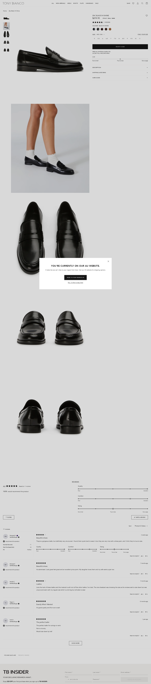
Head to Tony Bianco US (75, 277)
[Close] (108, 261)
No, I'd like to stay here (75, 282)
